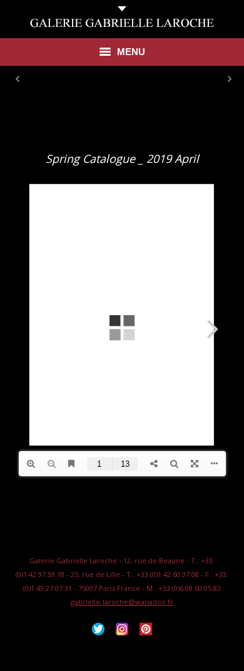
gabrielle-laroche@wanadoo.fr (122, 601)
